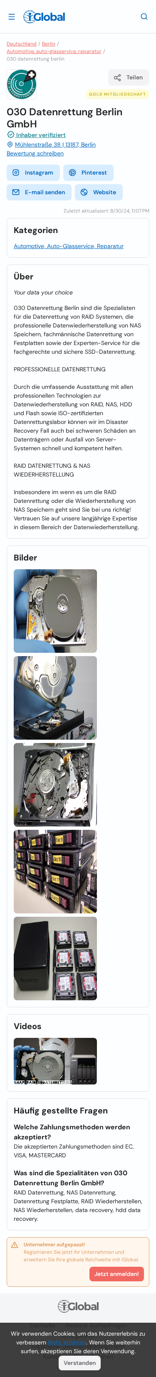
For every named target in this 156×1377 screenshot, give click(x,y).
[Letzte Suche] (144, 16)
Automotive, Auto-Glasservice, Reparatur (69, 246)
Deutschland (22, 44)
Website (104, 192)
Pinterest (94, 172)
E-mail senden (45, 192)
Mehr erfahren (67, 1342)
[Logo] (44, 16)
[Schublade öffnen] (11, 16)
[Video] (55, 1061)
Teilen (134, 77)
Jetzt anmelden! (116, 1274)
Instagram (39, 172)
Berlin (48, 44)
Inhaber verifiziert (40, 135)
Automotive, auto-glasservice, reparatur (54, 51)
